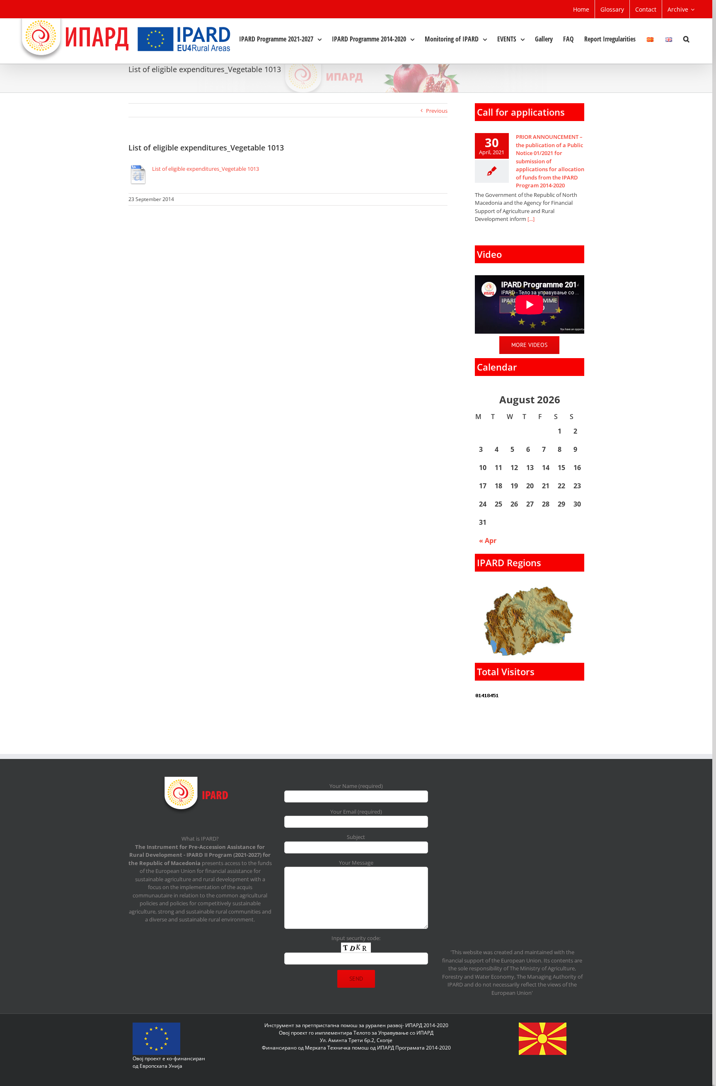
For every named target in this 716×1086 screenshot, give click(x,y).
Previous (437, 110)
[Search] (686, 38)
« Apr (487, 540)
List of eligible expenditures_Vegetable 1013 (205, 168)
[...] (531, 219)
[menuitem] (581, 9)
